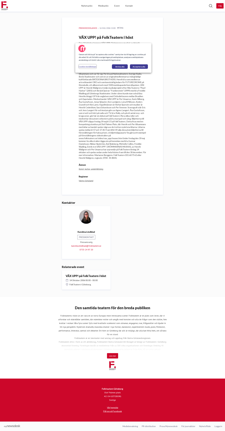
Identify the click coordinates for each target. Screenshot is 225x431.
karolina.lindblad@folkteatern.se (86, 246)
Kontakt (129, 5)
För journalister (188, 426)
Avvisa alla (119, 67)
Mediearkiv (103, 5)
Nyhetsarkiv (86, 5)
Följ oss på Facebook (112, 411)
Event (117, 5)
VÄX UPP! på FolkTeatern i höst (86, 276)
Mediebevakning (130, 426)
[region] (113, 58)
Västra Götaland (86, 180)
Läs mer (112, 356)
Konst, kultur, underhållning (91, 169)
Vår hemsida (112, 407)
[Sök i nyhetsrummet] (211, 6)
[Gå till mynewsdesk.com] (12, 426)
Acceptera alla (139, 67)
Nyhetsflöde (205, 426)
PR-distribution (149, 426)
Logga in (218, 426)
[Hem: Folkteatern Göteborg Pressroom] (4, 5)
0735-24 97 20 (86, 249)
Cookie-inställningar (87, 66)
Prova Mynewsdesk (168, 426)
